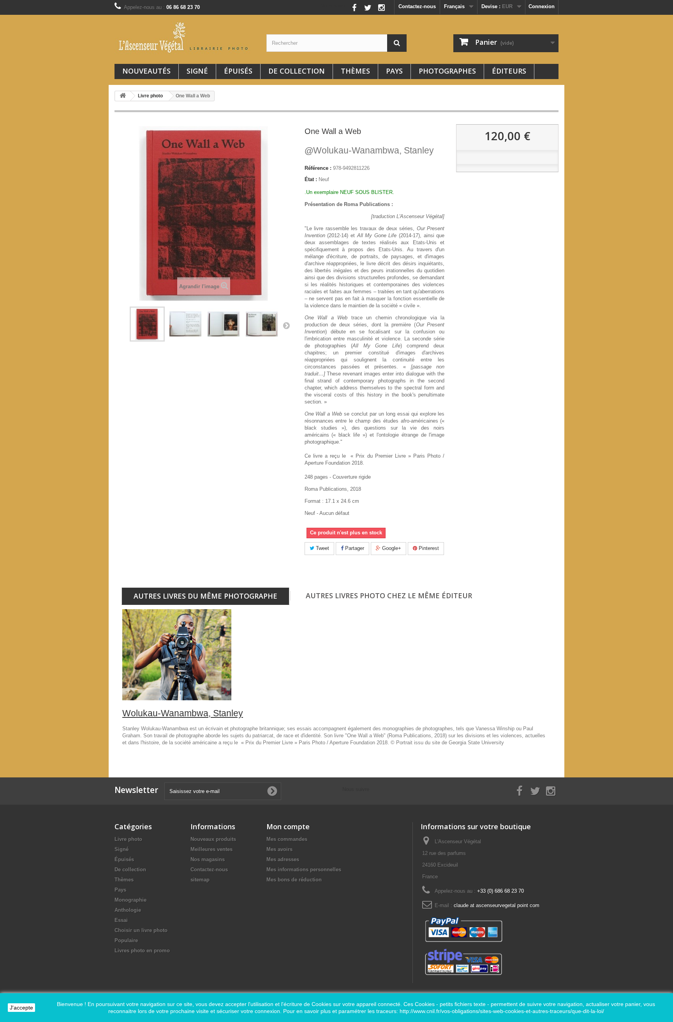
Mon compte (288, 826)
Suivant (286, 325)
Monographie (130, 900)
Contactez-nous (417, 6)
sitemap (200, 880)
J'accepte (21, 1007)
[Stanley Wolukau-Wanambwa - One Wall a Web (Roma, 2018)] (147, 324)
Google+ (391, 548)
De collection (296, 71)
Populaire (126, 940)
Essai (121, 920)
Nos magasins (207, 859)
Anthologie (128, 910)
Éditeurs (509, 71)
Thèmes (355, 71)
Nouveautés (146, 71)
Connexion (542, 6)
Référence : (318, 168)
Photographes (447, 71)
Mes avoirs (279, 849)
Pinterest (428, 548)
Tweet (321, 548)
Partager (354, 548)
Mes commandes (286, 839)
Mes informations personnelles (303, 869)
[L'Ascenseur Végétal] (185, 37)
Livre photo (128, 839)
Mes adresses (282, 859)
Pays (394, 71)
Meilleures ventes (211, 849)
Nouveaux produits (213, 839)
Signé (197, 71)
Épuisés (238, 71)
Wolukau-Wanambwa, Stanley (369, 150)
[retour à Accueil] (122, 96)
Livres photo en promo (142, 950)
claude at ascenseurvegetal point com (496, 905)
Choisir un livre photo (141, 930)
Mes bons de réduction (294, 880)
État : (311, 179)
